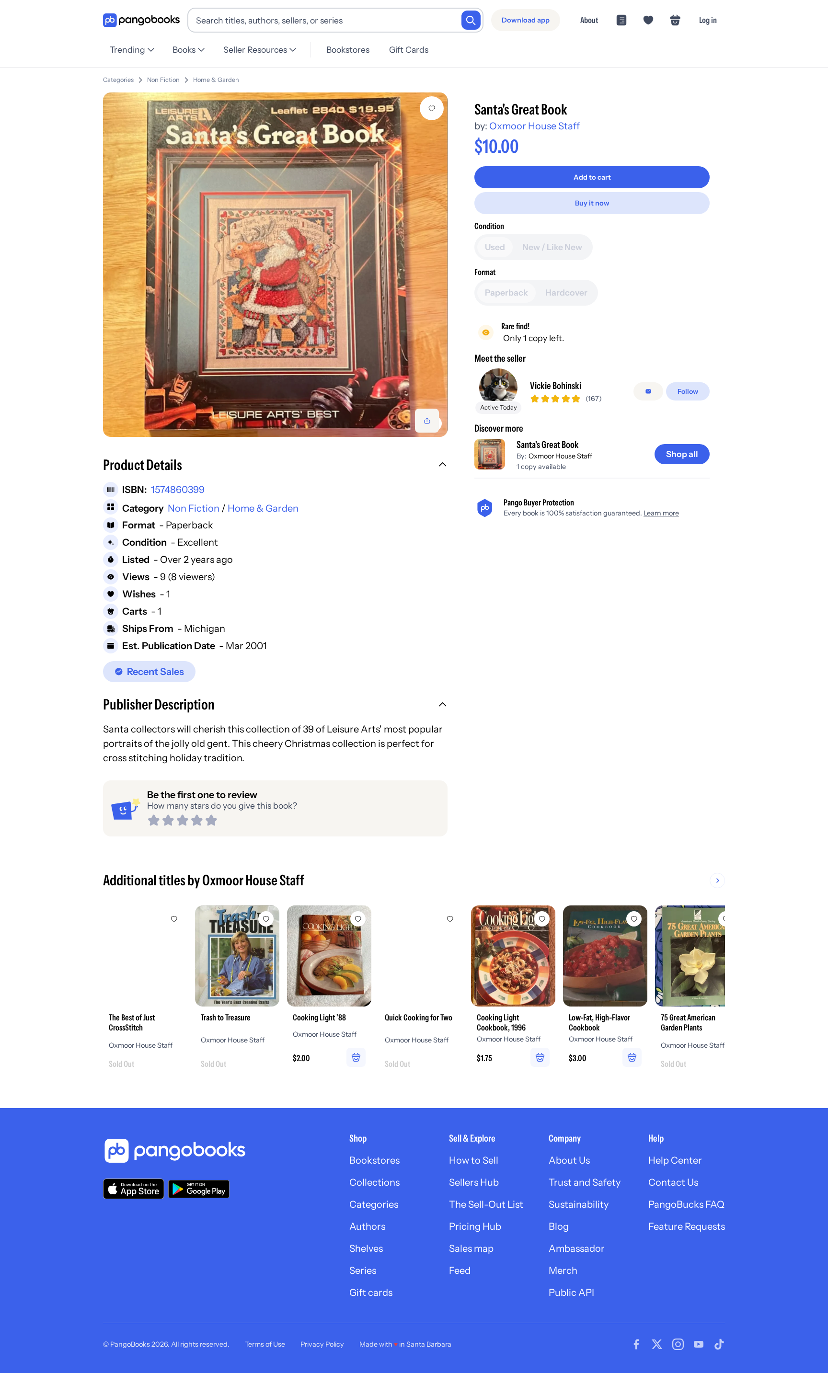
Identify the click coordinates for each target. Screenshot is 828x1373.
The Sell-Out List (486, 1204)
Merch (563, 1270)
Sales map (471, 1248)
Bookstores (347, 50)
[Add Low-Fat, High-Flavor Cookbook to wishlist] (634, 919)
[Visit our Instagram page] (678, 1344)
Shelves (366, 1248)
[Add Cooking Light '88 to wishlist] (358, 919)
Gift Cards (408, 50)
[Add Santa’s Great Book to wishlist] (432, 108)
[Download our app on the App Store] (133, 1188)
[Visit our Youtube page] (698, 1344)
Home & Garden (216, 79)
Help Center (675, 1160)
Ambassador (577, 1248)
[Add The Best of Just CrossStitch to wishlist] (174, 919)
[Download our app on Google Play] (199, 1189)
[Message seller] (648, 391)
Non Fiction (163, 79)
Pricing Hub (475, 1226)
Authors (367, 1226)
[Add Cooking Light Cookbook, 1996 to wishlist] (542, 919)
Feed (460, 1270)
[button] (275, 466)
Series (362, 1270)
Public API (571, 1292)
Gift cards (370, 1292)
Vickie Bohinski (555, 385)
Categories (118, 79)
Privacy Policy (322, 1344)
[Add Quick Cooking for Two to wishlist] (450, 919)
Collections (374, 1182)
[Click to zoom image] (275, 264)
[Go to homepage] (141, 20)
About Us (569, 1160)
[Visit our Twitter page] (657, 1344)
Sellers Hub (474, 1182)
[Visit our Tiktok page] (719, 1344)
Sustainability (579, 1204)
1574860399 (178, 489)
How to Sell (473, 1160)
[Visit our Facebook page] (636, 1344)
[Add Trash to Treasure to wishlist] (266, 919)
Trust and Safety (585, 1182)
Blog (559, 1226)
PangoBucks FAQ (686, 1204)
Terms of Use (265, 1344)
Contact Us (673, 1182)
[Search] (471, 20)
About (589, 20)
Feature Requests (686, 1226)
